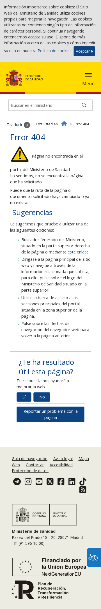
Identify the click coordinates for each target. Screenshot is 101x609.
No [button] (42, 397)
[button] (88, 75)
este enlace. (78, 252)
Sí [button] (24, 397)
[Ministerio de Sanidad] (26, 77)
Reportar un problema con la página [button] (51, 414)
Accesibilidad (61, 464)
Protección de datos (30, 470)
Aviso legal (63, 458)
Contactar (35, 464)
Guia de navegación (29, 458)
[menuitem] (30, 458)
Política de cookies (55, 50)
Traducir (15, 124)
